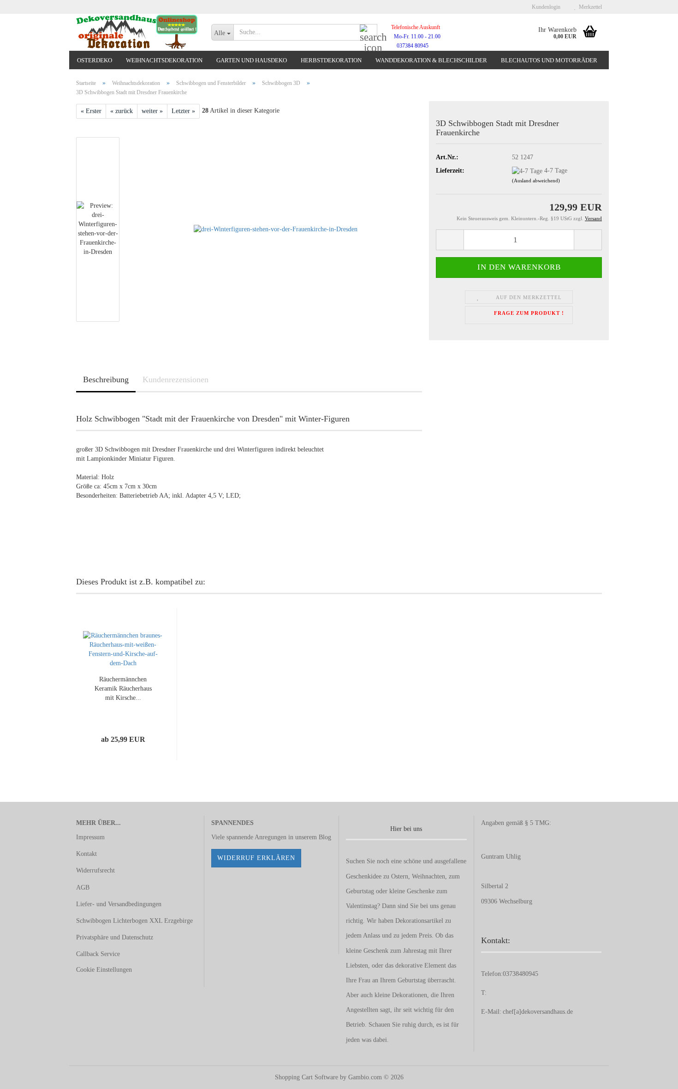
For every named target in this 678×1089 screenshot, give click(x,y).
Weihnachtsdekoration (164, 60)
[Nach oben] (652, 1075)
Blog (325, 837)
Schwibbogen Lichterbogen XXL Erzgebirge (134, 920)
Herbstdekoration (331, 60)
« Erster (91, 111)
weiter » (152, 111)
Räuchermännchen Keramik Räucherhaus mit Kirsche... (123, 688)
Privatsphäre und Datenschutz (114, 937)
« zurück (121, 111)
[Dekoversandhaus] (136, 32)
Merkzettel (589, 7)
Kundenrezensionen (175, 379)
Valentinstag (361, 905)
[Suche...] (368, 32)
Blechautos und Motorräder (549, 60)
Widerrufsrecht (95, 870)
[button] (450, 239)
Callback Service (98, 954)
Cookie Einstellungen (104, 969)
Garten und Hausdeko (251, 60)
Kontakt (86, 853)
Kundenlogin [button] (544, 7)
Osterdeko (94, 60)
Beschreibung (106, 379)
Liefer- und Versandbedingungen (118, 904)
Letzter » (183, 111)
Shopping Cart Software (306, 1077)
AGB (82, 887)
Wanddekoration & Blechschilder (431, 60)
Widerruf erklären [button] (256, 857)
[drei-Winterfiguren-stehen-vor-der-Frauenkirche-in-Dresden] (275, 229)
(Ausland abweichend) (536, 180)
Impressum (90, 837)
